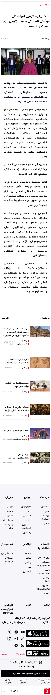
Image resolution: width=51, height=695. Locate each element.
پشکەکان (27, 533)
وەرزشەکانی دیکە (8, 526)
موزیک (28, 558)
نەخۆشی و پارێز (6, 553)
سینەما (28, 553)
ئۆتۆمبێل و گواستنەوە (26, 526)
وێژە (29, 567)
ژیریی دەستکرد (22, 344)
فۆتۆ (28, 605)
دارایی (28, 520)
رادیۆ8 (5, 654)
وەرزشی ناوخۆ (7, 520)
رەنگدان (43, 5)
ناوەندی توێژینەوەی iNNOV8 (6, 609)
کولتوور (27, 544)
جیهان (47, 524)
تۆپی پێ (9, 507)
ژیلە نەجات (45, 38)
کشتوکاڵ (27, 516)
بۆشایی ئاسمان (46, 579)
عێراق (47, 511)
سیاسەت (45, 497)
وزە (29, 511)
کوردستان (45, 507)
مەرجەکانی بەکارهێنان (24, 681)
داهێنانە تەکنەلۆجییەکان (43, 564)
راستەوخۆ (20, 654)
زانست (47, 593)
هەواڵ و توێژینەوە (9, 559)
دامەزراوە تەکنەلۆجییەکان (43, 587)
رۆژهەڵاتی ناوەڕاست (45, 517)
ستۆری (10, 516)
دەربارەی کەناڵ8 (8, 681)
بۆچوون (9, 511)
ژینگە (47, 605)
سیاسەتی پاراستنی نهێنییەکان (43, 681)
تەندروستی (6, 544)
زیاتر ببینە (5, 318)
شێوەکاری (27, 571)
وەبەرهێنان (26, 507)
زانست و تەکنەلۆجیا (44, 546)
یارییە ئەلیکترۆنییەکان (19, 439)
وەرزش (9, 497)
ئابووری (27, 497)
